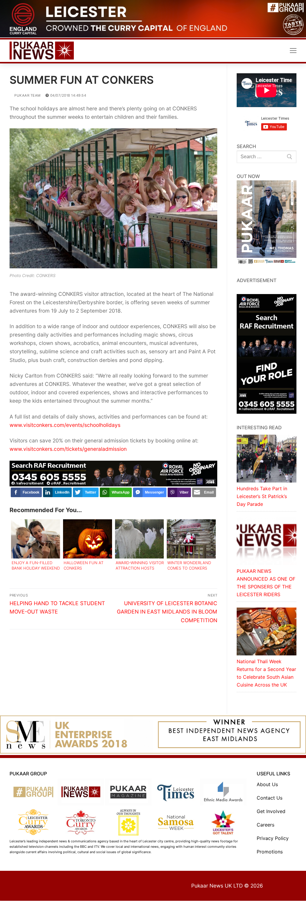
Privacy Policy (273, 838)
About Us (267, 784)
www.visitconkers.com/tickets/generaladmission (68, 449)
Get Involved (271, 811)
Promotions (270, 852)
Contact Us (269, 798)
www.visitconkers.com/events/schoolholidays (65, 425)
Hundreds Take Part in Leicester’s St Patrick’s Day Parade (262, 496)
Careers (265, 825)
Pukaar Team (27, 95)
